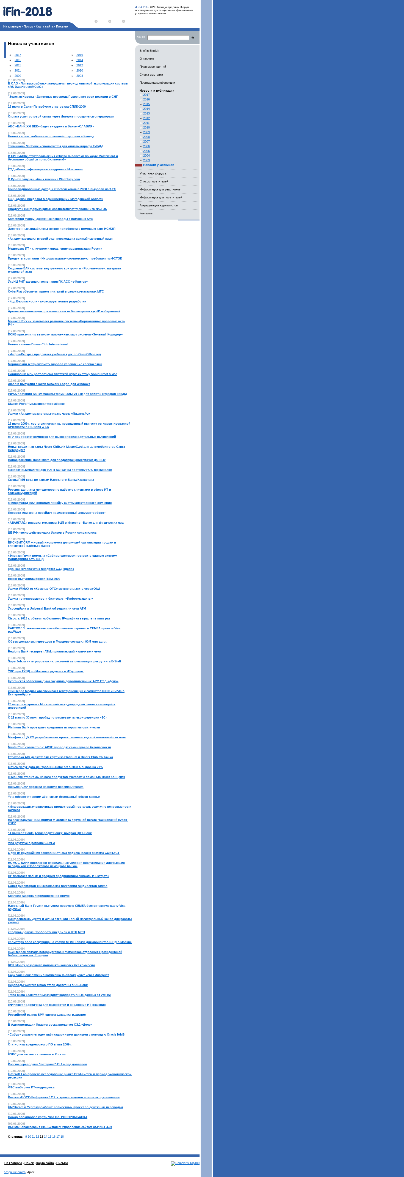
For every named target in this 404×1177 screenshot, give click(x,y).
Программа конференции (157, 82)
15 (49, 1136)
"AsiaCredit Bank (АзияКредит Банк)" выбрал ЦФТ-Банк (50, 833)
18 (62, 1136)
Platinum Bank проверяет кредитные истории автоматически (54, 727)
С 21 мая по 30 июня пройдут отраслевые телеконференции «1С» (57, 717)
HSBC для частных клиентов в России (37, 1054)
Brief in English (149, 50)
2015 (18, 60)
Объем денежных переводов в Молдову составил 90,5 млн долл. (57, 641)
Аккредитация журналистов (159, 205)
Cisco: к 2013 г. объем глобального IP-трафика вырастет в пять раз (59, 618)
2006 (146, 146)
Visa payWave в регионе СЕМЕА (31, 843)
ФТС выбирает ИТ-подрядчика (31, 1087)
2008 (79, 75)
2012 (79, 65)
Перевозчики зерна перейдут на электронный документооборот (57, 512)
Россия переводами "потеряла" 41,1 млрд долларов (47, 1064)
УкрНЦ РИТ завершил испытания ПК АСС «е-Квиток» (48, 281)
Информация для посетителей (161, 197)
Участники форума (153, 173)
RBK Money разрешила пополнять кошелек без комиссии (51, 965)
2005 (146, 150)
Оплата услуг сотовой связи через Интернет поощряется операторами (61, 116)
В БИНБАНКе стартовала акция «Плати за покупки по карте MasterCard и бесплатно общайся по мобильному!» (63, 157)
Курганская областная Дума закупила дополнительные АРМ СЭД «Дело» (63, 681)
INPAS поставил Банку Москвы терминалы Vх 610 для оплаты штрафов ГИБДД (67, 393)
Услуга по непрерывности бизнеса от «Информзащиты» (50, 598)
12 (37, 1136)
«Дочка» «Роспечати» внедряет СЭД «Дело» (41, 568)
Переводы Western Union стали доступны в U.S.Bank (48, 985)
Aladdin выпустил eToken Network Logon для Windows (49, 384)
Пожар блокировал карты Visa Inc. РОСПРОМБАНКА (47, 1117)
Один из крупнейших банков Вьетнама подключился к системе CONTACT (64, 852)
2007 (146, 141)
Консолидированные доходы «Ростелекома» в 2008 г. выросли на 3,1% (62, 189)
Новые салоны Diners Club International (38, 344)
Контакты (146, 213)
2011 (18, 70)
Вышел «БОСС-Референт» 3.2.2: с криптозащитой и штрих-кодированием (64, 1097)
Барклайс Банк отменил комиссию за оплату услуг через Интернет (58, 975)
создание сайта (15, 1172)
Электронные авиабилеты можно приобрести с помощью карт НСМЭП (61, 228)
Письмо (62, 26)
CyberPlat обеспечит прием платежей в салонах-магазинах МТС (56, 291)
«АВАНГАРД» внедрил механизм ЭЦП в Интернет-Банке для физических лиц (66, 522)
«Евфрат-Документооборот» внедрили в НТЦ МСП (46, 932)
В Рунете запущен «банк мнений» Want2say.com (44, 179)
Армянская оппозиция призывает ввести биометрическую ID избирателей (64, 311)
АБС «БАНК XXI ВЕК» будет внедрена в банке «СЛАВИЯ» (51, 126)
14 (45, 1136)
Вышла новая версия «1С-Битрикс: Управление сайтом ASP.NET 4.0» (60, 1127)
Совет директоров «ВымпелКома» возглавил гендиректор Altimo (57, 885)
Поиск (28, 26)
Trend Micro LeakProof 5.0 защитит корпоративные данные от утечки (59, 994)
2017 (18, 54)
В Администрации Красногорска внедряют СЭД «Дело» (50, 1024)
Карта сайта (44, 26)
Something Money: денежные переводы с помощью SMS (50, 218)
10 (29, 1136)
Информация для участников (160, 189)
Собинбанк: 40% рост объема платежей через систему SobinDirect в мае (62, 374)
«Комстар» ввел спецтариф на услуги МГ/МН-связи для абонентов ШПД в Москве (70, 942)
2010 (79, 70)
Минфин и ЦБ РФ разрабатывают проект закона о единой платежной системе (67, 737)
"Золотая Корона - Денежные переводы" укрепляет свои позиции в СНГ (63, 96)
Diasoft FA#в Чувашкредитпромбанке (36, 403)
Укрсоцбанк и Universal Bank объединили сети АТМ (47, 608)
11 (33, 1136)
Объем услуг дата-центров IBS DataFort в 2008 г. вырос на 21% (55, 767)
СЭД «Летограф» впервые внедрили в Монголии (45, 169)
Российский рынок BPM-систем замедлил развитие (47, 1014)
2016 (79, 54)
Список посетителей (154, 181)
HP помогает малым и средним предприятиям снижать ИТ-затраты (58, 876)
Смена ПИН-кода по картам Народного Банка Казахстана (51, 479)
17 (58, 1136)
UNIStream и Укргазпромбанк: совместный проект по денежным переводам (65, 1107)
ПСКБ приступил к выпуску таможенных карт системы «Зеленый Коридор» (65, 334)
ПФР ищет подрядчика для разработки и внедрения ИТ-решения (57, 1004)
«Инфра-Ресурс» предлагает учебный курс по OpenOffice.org (54, 354)
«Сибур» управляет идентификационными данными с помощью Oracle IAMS (66, 1034)
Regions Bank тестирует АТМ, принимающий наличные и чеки (54, 651)
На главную (12, 26)
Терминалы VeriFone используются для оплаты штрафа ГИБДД (55, 146)
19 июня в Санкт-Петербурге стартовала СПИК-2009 (47, 106)
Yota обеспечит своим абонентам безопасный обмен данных (54, 796)
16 (54, 1136)
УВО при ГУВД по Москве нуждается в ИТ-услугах (46, 671)
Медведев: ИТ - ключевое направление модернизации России (55, 248)
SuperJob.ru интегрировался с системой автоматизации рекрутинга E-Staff (64, 661)
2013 (18, 65)
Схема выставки (151, 74)
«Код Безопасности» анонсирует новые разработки (47, 301)
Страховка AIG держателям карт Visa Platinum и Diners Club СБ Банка (60, 757)
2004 (146, 155)
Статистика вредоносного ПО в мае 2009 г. (40, 1044)
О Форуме (147, 58)
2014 (79, 60)
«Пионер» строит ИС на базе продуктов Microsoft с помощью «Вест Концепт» (66, 777)
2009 (18, 75)
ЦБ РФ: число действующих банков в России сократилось (52, 532)
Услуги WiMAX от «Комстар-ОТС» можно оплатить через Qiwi (54, 588)
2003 (146, 160)
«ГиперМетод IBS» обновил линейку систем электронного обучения (60, 502)
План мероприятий (153, 66)
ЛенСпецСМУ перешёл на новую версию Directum (46, 786)
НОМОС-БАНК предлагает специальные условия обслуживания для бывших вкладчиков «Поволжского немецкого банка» (66, 864)
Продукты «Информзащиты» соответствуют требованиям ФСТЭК (57, 209)
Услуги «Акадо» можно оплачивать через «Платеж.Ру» (49, 413)
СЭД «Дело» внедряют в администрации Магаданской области (55, 199)
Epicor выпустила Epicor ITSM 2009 (34, 578)
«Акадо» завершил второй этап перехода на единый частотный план (60, 238)
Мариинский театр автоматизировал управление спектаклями (55, 364)
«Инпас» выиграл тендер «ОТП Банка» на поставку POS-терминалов (60, 469)
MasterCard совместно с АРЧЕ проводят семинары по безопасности (59, 747)
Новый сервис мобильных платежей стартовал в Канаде (51, 136)
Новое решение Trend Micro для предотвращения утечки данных (57, 459)
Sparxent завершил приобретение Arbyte (39, 895)
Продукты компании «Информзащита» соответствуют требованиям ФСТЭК (65, 258)
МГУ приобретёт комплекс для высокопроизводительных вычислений (62, 436)
